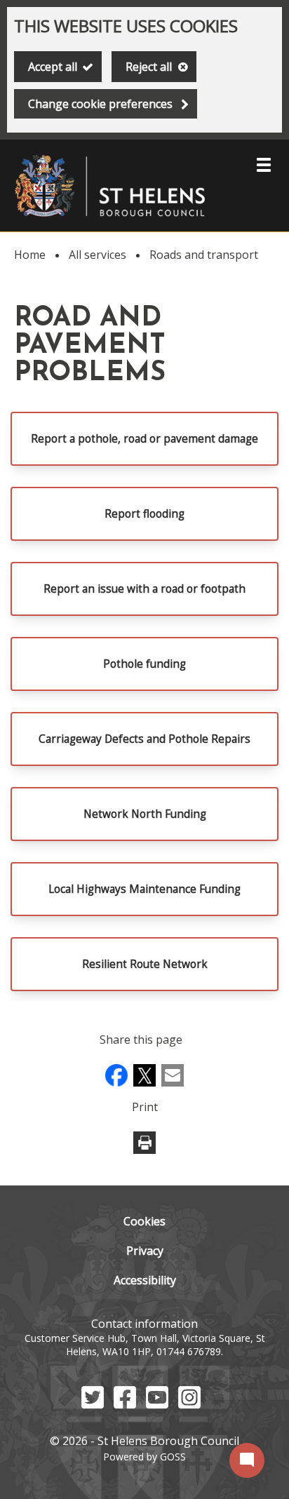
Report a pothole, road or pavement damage (144, 438)
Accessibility (145, 1280)
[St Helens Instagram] (189, 1404)
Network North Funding (144, 814)
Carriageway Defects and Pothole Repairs (144, 739)
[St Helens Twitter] (92, 1404)
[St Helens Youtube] (157, 1404)
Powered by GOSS (144, 1456)
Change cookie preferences (100, 104)
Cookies (144, 1221)
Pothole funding (144, 664)
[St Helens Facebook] (125, 1404)
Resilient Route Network (145, 964)
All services (97, 254)
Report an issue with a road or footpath (144, 589)
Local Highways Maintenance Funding (144, 889)
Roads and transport (203, 254)
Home (30, 254)
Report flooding (144, 513)
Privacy (144, 1250)
